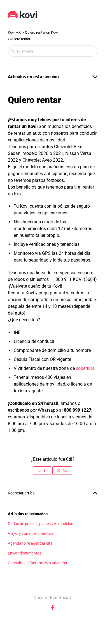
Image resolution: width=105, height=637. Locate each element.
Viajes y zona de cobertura (30, 533)
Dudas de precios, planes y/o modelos (40, 523)
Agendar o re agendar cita (30, 543)
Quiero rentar (20, 39)
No (65, 470)
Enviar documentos (24, 553)
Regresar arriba (21, 493)
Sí (44, 470)
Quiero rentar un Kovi (41, 32)
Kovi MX (14, 32)
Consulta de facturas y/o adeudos (37, 563)
